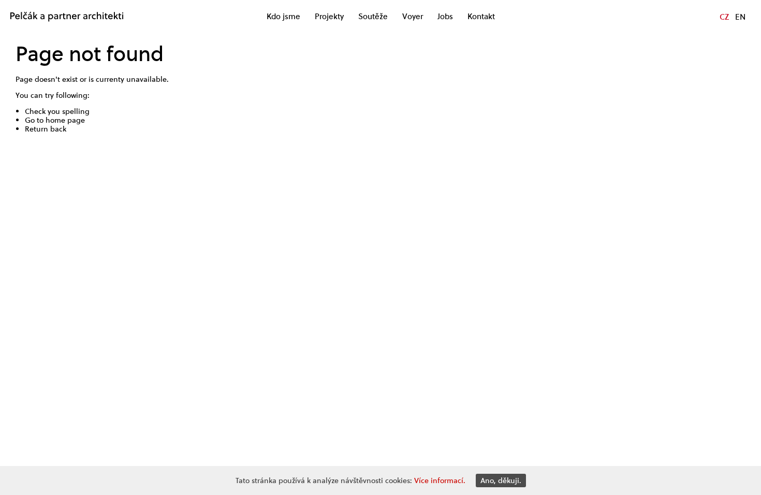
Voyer (412, 16)
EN (740, 16)
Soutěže (373, 16)
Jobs (445, 16)
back (58, 129)
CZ (724, 16)
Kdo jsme (283, 16)
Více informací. (439, 480)
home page (65, 120)
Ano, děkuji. (500, 480)
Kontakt (481, 16)
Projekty (329, 16)
